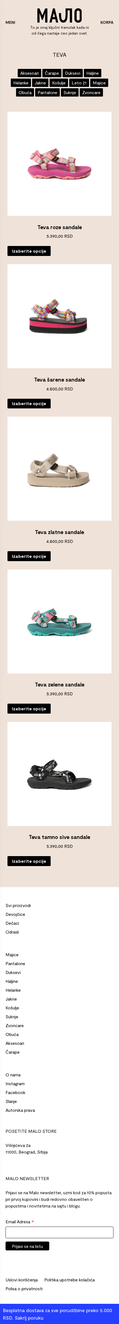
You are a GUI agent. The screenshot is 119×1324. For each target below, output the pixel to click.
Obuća (25, 92)
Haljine (92, 73)
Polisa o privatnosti (24, 1288)
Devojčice (15, 914)
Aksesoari (29, 73)
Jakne (40, 82)
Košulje (59, 82)
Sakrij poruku (29, 1318)
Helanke (21, 82)
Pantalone (47, 92)
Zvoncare (91, 92)
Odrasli (12, 931)
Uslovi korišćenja (22, 1279)
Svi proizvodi (18, 905)
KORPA (106, 22)
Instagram (15, 1083)
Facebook (15, 1092)
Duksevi (72, 73)
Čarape (52, 73)
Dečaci (12, 923)
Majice (99, 82)
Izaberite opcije (29, 250)
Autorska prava (20, 1110)
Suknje (69, 92)
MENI (10, 22)
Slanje (11, 1101)
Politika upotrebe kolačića (69, 1279)
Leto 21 (79, 82)
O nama (13, 1074)
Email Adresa (20, 1222)
